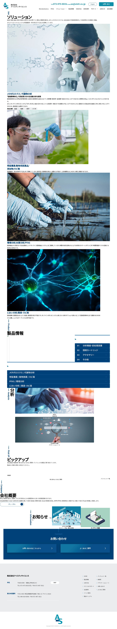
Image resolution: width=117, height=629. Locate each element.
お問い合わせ (101, 586)
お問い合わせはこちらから (32, 548)
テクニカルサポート (89, 586)
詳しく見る (12, 504)
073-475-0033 (24, 585)
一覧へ (50, 518)
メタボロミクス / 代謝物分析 (22, 372)
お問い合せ (106, 4)
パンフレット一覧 (102, 576)
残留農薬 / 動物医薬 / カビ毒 (22, 376)
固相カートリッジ (87, 350)
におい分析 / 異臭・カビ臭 (20, 385)
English (93, 4)
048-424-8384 (24, 597)
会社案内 (86, 589)
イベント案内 (87, 593)
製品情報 (86, 579)
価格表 (99, 579)
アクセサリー (85, 354)
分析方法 (86, 583)
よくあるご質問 (85, 548)
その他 (83, 359)
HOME (85, 576)
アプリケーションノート (103, 583)
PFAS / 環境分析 (16, 381)
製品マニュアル (88, 596)
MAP (55, 582)
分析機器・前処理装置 (89, 345)
